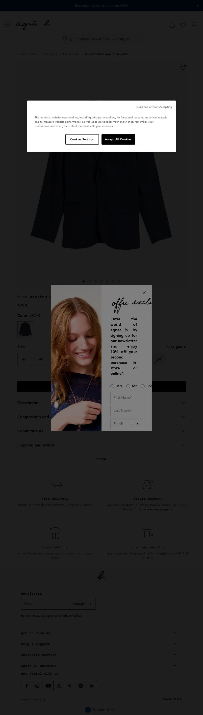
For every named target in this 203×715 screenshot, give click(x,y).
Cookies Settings (82, 139)
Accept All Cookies (118, 139)
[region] (101, 126)
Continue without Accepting (154, 107)
